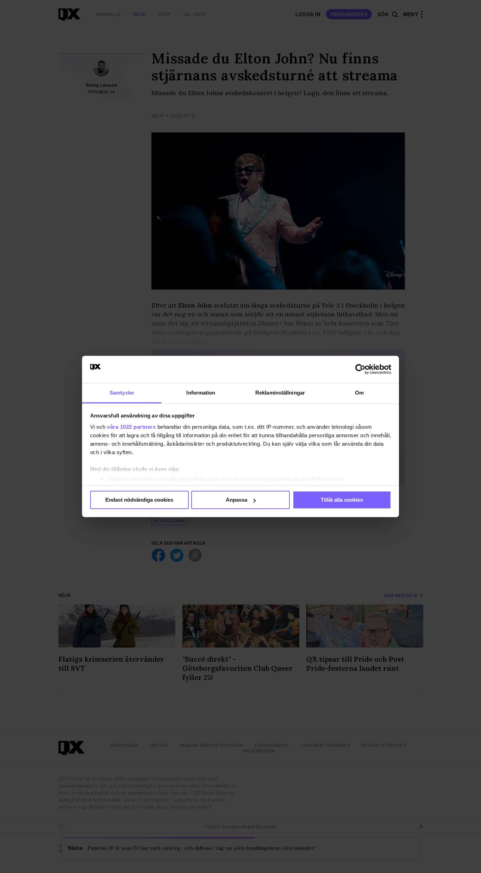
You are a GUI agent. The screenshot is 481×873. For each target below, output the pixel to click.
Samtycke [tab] (122, 393)
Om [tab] (359, 393)
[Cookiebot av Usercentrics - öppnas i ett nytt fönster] (360, 369)
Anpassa (236, 500)
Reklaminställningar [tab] (280, 393)
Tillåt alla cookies (342, 500)
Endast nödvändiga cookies (139, 500)
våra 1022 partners (131, 427)
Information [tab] (200, 393)
